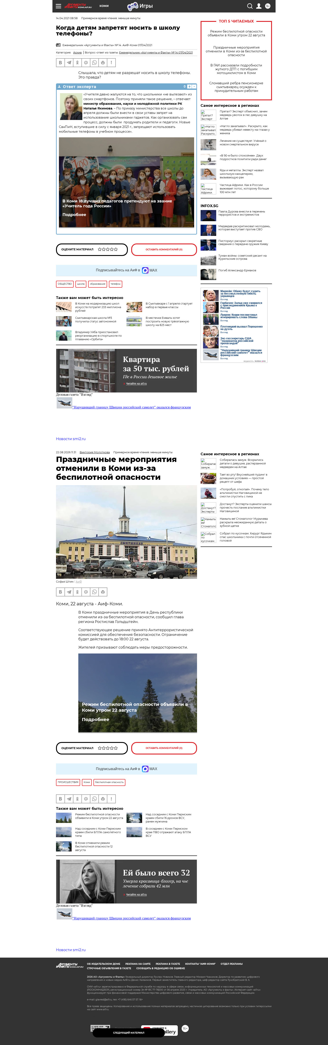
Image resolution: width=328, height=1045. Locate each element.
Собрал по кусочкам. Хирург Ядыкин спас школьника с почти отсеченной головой (246, 537)
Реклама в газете (168, 964)
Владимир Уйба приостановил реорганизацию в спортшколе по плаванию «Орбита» (98, 335)
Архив (77, 52)
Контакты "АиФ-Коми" (200, 964)
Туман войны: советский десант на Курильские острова (242, 257)
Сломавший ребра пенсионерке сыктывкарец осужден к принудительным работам (236, 87)
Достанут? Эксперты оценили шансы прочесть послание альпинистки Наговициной (246, 507)
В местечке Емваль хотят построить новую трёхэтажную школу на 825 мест (167, 321)
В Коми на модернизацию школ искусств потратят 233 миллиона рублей (98, 307)
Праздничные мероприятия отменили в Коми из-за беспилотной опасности (236, 51)
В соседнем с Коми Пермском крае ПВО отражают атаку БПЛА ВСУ (168, 832)
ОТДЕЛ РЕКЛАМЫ (232, 964)
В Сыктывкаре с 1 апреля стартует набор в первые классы (169, 305)
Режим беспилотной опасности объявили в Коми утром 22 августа (236, 33)
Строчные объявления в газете (109, 968)
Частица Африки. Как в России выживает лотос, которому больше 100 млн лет (244, 188)
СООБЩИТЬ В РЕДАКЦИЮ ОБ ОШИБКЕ (160, 968)
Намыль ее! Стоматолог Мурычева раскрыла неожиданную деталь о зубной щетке (244, 522)
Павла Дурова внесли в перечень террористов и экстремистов (241, 213)
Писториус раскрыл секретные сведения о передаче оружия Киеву (243, 242)
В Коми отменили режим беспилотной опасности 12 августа (94, 846)
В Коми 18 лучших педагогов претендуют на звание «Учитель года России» (117, 203)
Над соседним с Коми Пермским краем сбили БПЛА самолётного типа (98, 832)
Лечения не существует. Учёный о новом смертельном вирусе (243, 142)
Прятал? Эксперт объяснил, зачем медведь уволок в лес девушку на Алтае (243, 115)
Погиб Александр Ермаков (237, 270)
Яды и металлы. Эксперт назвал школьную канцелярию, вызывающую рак (242, 174)
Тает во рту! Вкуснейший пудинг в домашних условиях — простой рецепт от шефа (243, 478)
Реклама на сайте (138, 964)
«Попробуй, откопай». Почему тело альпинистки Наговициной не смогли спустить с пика (244, 493)
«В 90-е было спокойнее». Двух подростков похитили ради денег (243, 157)
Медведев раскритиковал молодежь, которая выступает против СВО (244, 228)
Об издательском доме (103, 964)
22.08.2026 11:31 (66, 452)
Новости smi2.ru (71, 439)
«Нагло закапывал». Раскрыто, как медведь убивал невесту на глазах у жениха (245, 129)
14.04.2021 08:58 (67, 18)
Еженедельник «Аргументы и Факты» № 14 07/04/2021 (156, 52)
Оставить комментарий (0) (164, 249)
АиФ (79, 581)
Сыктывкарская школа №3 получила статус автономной (95, 319)
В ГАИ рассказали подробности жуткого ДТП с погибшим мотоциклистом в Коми (236, 69)
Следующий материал (128, 1032)
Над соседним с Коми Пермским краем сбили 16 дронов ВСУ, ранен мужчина (168, 818)
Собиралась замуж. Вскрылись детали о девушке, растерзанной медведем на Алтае (243, 463)
